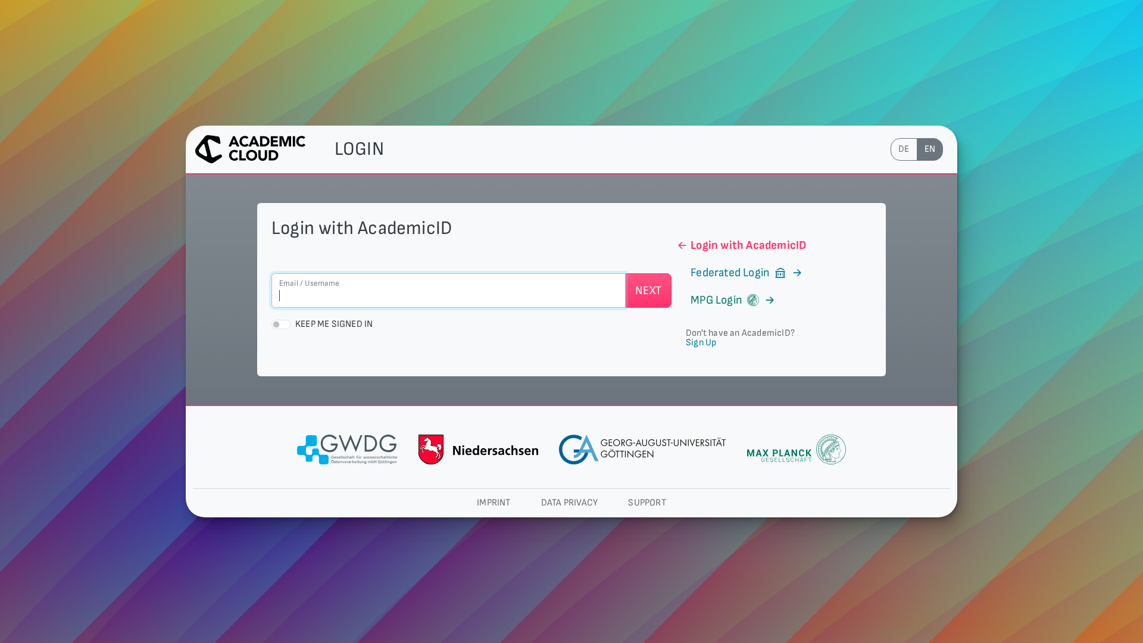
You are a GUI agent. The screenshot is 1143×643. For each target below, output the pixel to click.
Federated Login (730, 273)
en (930, 149)
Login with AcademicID (748, 245)
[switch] (281, 324)
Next (648, 290)
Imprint (493, 502)
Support (647, 502)
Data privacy (569, 502)
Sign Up (701, 342)
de (903, 149)
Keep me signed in (334, 324)
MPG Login (716, 300)
